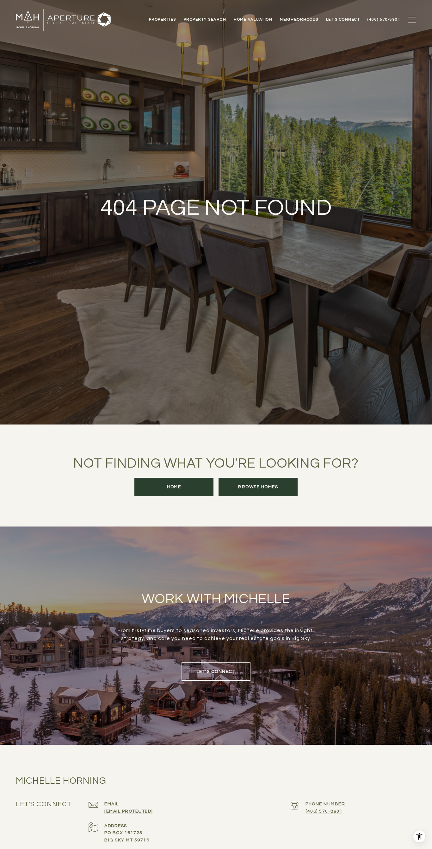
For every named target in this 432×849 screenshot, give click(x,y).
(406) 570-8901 (324, 811)
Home (174, 487)
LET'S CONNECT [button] (216, 671)
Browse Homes (258, 487)
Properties (162, 20)
